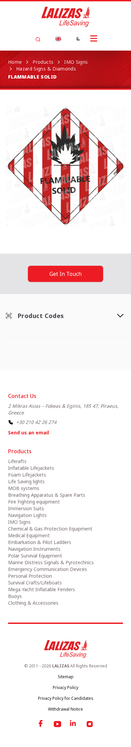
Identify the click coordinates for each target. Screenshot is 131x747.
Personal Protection (30, 576)
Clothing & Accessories (33, 603)
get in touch (65, 274)
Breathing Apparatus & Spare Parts (46, 495)
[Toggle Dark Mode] (78, 39)
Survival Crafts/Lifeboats (35, 582)
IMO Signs (76, 62)
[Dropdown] (58, 39)
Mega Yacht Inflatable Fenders (41, 589)
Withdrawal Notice (65, 709)
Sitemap (66, 677)
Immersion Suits (26, 508)
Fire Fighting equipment (34, 501)
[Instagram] (90, 724)
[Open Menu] (93, 38)
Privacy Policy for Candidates (65, 698)
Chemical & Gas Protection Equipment (50, 528)
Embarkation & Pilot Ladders (39, 542)
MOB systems (23, 488)
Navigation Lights (27, 515)
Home (15, 62)
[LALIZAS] (65, 17)
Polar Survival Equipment (35, 555)
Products (43, 62)
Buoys (15, 596)
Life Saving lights (26, 481)
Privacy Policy (65, 687)
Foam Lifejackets (27, 474)
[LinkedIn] (74, 724)
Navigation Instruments (34, 549)
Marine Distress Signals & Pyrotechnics (51, 562)
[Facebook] (41, 724)
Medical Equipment (29, 535)
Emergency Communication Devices (47, 569)
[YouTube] (57, 724)
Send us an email (28, 432)
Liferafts (17, 461)
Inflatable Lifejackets (31, 468)
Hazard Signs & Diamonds (46, 68)
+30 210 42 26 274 (36, 422)
